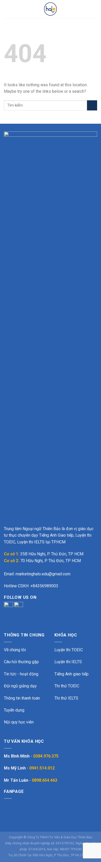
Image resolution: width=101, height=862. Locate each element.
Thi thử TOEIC (66, 685)
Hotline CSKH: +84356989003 (31, 585)
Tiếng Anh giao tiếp (71, 674)
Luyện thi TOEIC (68, 649)
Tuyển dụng (14, 710)
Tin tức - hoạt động (21, 674)
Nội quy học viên (19, 722)
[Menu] (7, 9)
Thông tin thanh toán (22, 698)
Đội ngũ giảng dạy (20, 685)
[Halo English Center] (50, 9)
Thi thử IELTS (66, 698)
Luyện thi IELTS (68, 661)
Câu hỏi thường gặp (21, 661)
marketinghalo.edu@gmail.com (43, 573)
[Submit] (92, 105)
